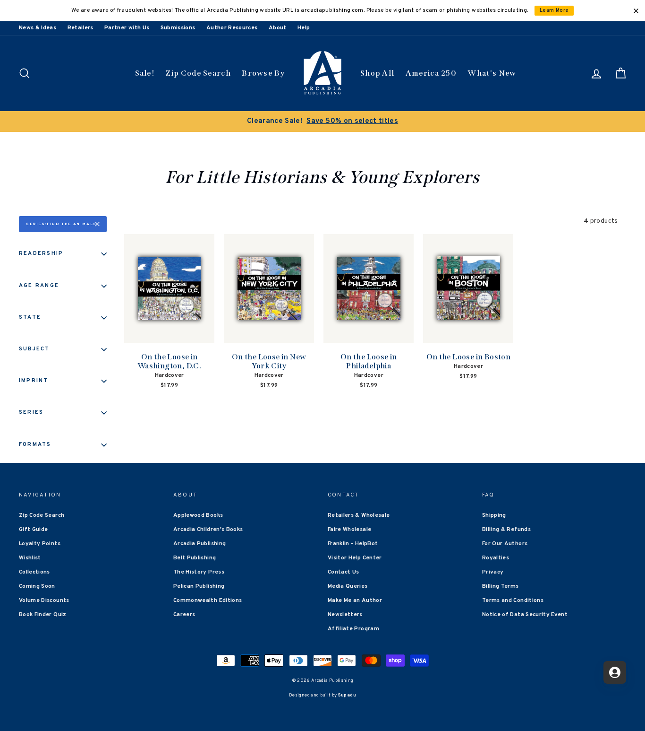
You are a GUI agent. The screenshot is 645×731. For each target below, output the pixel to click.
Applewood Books (198, 515)
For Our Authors (504, 544)
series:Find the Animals (61, 224)
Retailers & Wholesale (359, 515)
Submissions (178, 28)
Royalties (495, 558)
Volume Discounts (44, 600)
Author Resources (232, 28)
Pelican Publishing (198, 586)
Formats (35, 444)
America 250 (431, 73)
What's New (491, 73)
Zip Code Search (198, 73)
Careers (184, 614)
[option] (322, 121)
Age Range (39, 285)
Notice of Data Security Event (525, 614)
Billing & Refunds (506, 529)
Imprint (34, 380)
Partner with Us (126, 28)
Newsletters (345, 614)
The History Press (198, 572)
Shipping (494, 515)
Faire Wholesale (349, 529)
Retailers (80, 28)
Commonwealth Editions (207, 600)
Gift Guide (33, 529)
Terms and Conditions (512, 600)
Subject (34, 349)
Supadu (347, 695)
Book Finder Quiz (43, 614)
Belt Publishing (194, 558)
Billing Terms (500, 586)
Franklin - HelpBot (353, 544)
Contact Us (343, 572)
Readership (41, 253)
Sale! (145, 73)
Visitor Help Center (355, 558)
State (30, 317)
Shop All (377, 73)
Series (31, 412)
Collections (34, 572)
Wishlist (30, 558)
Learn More (554, 11)
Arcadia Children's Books (208, 529)
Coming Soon (37, 586)
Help (303, 28)
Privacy (492, 572)
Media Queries (348, 586)
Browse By (263, 73)
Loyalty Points (39, 544)
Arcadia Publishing (199, 544)
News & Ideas (37, 28)
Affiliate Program (353, 629)
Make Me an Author (355, 600)
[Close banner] (636, 11)
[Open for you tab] (614, 672)
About (278, 28)
